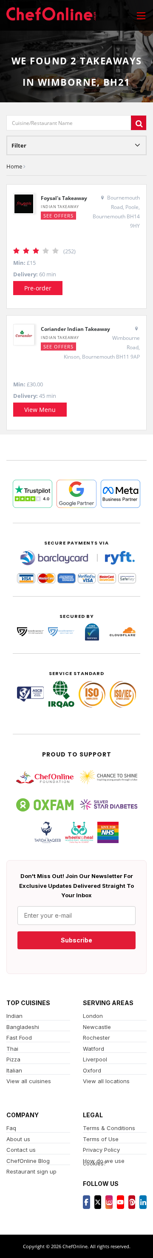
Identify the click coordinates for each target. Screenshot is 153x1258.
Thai (12, 1048)
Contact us (21, 1149)
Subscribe (76, 940)
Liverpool (95, 1059)
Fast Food (19, 1037)
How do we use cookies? (104, 1162)
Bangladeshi (22, 1026)
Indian (14, 1015)
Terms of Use (101, 1139)
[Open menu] (141, 15)
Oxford (92, 1070)
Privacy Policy (101, 1149)
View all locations (106, 1081)
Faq (11, 1128)
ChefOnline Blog (28, 1160)
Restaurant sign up (31, 1171)
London (93, 1015)
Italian (14, 1070)
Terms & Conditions (109, 1128)
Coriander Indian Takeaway (75, 329)
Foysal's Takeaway (64, 198)
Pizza (13, 1059)
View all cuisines (28, 1081)
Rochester (96, 1037)
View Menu (40, 410)
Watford (93, 1048)
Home (14, 166)
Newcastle (97, 1026)
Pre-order (37, 288)
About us (18, 1139)
